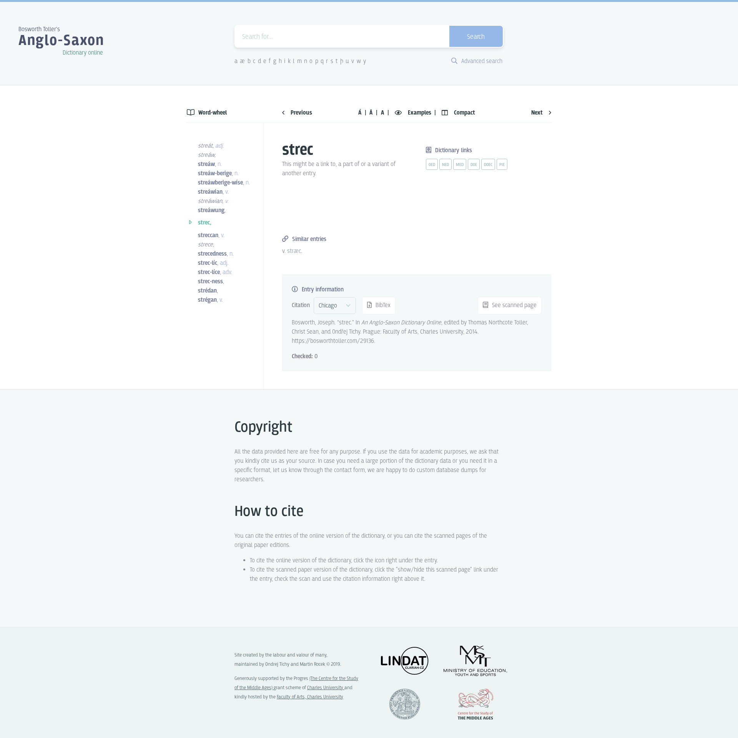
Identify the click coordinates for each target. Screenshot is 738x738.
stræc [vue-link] (294, 251)
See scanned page (513, 305)
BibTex (382, 305)
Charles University (325, 688)
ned (445, 165)
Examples (419, 113)
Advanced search (481, 61)
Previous (300, 113)
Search (476, 37)
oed (432, 165)
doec (488, 165)
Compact (463, 113)
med (460, 165)
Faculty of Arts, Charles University (310, 697)
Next (537, 113)
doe (473, 165)
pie (502, 165)
